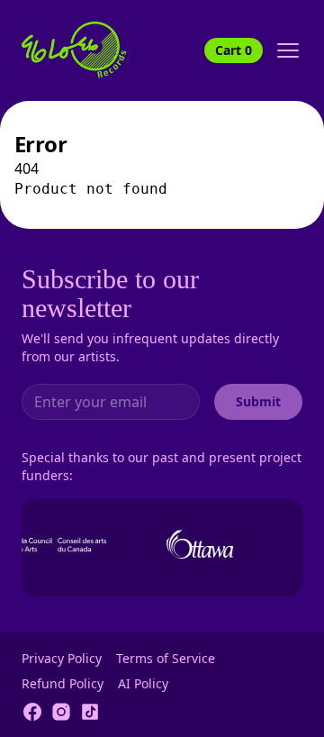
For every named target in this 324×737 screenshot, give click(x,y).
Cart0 (233, 50)
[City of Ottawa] (199, 544)
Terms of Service (165, 658)
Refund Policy (63, 683)
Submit (258, 401)
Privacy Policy (62, 658)
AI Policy (143, 683)
